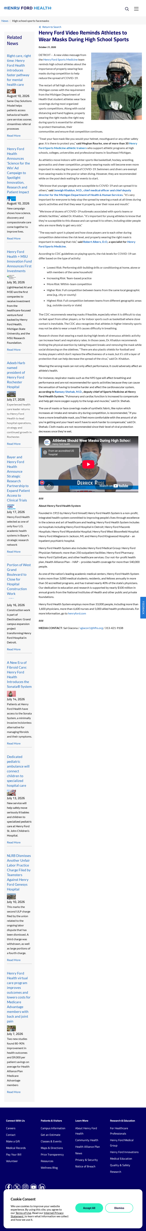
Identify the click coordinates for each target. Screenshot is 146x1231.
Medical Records (16, 1148)
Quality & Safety (120, 1165)
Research (115, 1171)
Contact (10, 1134)
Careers (10, 1128)
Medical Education (121, 1158)
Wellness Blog (49, 1167)
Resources (47, 1161)
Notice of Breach (85, 1166)
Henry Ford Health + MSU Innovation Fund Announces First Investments (19, 261)
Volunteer (12, 1161)
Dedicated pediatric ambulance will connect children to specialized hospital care (18, 771)
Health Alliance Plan (87, 1146)
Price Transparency (52, 1154)
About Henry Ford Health (86, 1130)
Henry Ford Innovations (124, 1152)
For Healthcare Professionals (119, 1130)
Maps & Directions (52, 1148)
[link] (38, 8)
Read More (13, 135)
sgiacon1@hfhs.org (91, 628)
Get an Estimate (50, 1134)
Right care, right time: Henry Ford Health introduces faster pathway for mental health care (19, 70)
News (4, 20)
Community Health (86, 1140)
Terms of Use (23, 1212)
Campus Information (53, 1128)
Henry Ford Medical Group (122, 1142)
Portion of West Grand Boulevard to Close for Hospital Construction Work (19, 579)
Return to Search (51, 26)
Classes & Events (51, 1141)
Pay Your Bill (13, 1154)
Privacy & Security (86, 1159)
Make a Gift (13, 1141)
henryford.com (77, 613)
